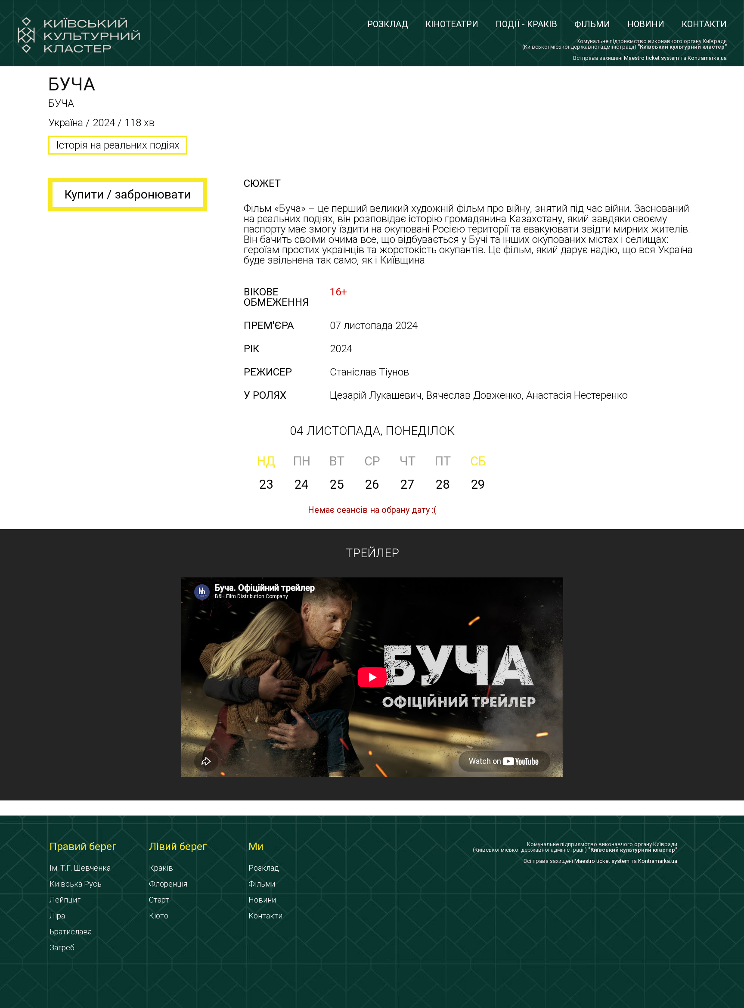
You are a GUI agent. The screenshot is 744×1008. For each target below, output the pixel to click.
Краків (161, 867)
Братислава (71, 931)
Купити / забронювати (128, 194)
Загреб (62, 947)
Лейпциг (65, 899)
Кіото (158, 915)
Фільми (592, 24)
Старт (159, 899)
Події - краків (526, 24)
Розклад (387, 24)
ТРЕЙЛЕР (372, 553)
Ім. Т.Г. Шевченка (80, 867)
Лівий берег (178, 847)
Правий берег (83, 847)
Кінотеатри (451, 24)
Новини (645, 24)
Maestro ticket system (651, 58)
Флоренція (168, 883)
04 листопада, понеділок (372, 431)
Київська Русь (76, 883)
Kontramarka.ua (707, 58)
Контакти (704, 24)
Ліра (57, 915)
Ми (256, 847)
